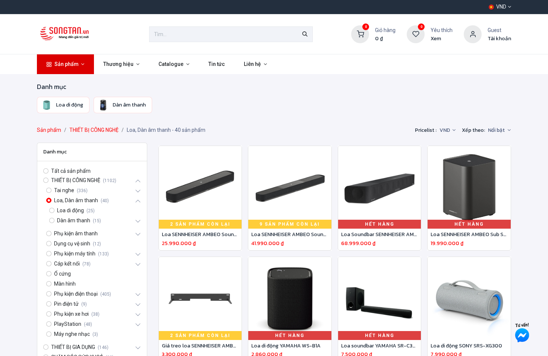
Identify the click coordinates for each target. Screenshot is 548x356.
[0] (360, 34)
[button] (499, 130)
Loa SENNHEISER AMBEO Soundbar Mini (200, 235)
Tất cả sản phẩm (71, 171)
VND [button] (445, 130)
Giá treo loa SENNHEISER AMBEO (200, 346)
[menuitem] (65, 64)
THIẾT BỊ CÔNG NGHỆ (94, 130)
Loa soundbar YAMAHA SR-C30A (379, 346)
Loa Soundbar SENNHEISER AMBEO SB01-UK (379, 235)
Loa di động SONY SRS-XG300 (466, 346)
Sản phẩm (49, 130)
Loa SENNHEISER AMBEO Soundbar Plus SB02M (289, 235)
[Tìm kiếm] (304, 34)
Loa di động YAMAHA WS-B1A (286, 346)
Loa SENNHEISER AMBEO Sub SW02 (469, 235)
